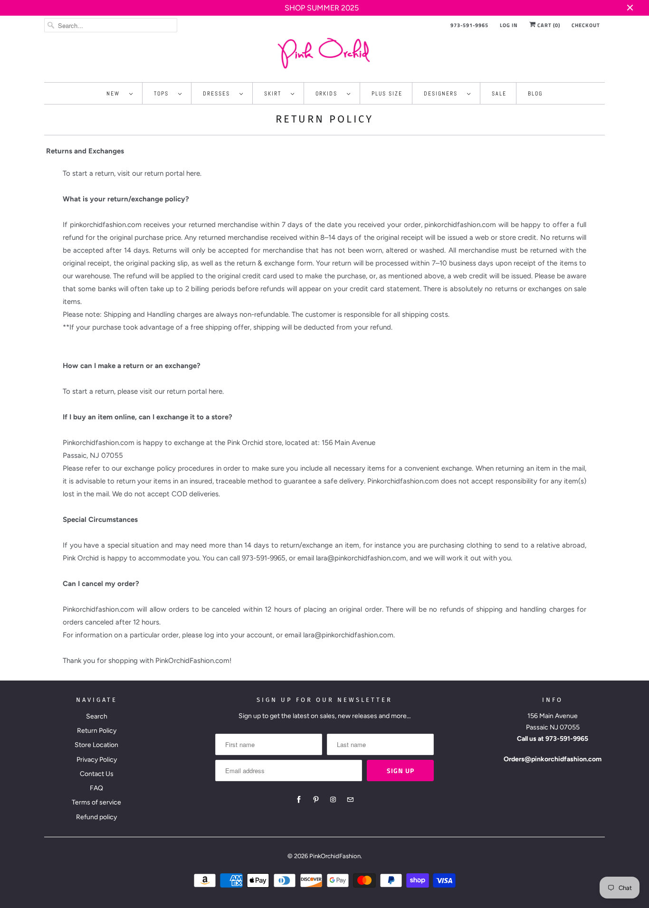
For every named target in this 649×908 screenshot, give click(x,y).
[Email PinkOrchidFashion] (350, 800)
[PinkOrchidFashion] (324, 53)
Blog (535, 93)
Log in (509, 25)
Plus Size (387, 93)
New (115, 93)
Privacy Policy (96, 760)
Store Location (96, 745)
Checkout (586, 25)
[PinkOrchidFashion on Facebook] (299, 800)
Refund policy (96, 817)
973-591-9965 (469, 25)
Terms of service (96, 802)
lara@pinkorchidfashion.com (348, 635)
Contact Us (97, 774)
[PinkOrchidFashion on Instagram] (333, 800)
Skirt (275, 93)
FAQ (96, 788)
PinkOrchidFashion (335, 856)
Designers (443, 93)
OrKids (328, 93)
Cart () (548, 25)
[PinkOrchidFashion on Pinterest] (316, 800)
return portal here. (172, 173)
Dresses (219, 93)
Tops (163, 93)
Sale (499, 93)
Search (96, 716)
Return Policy (96, 731)
